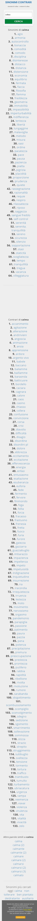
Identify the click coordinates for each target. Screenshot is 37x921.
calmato (18, 875)
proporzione (21, 177)
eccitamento (21, 456)
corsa (20, 422)
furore (21, 539)
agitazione (20, 327)
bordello (21, 384)
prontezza (21, 663)
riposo (21, 207)
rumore (21, 690)
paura (21, 633)
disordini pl (21, 444)
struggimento (21, 750)
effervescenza (21, 463)
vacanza (21, 272)
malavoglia (21, 132)
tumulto (22, 780)
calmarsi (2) (18, 867)
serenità (21, 222)
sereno (21, 234)
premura (21, 652)
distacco (20, 64)
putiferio (21, 667)
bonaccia (20, 45)
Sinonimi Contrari (18, 2)
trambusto (21, 777)
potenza (21, 644)
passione (21, 626)
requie (21, 196)
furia (21, 535)
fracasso (21, 516)
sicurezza (21, 238)
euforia (20, 486)
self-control (21, 219)
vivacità (21, 822)
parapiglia (21, 622)
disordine (21, 441)
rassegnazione (21, 188)
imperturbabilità (21, 113)
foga (21, 505)
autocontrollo (20, 41)
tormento (22, 765)
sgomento (21, 724)
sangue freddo (21, 215)
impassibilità (21, 109)
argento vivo (21, 357)
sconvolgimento (22, 712)
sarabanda (21, 693)
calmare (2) (18, 860)
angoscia (20, 339)
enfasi (21, 471)
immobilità (21, 105)
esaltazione (21, 478)
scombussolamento (18, 705)
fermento (21, 493)
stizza (21, 739)
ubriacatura (21, 788)
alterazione (20, 331)
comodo (20, 53)
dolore (21, 448)
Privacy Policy (27, 910)
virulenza (22, 811)
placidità (21, 173)
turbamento (21, 784)
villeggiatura (21, 275)
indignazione (21, 573)
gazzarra (20, 546)
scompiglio (22, 709)
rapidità (21, 675)
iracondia (21, 588)
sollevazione (22, 731)
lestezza (21, 599)
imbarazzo (21, 554)
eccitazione (21, 459)
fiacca (21, 87)
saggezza (21, 211)
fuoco (20, 531)
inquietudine (21, 576)
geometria (21, 102)
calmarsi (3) (18, 871)
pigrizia (21, 170)
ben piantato (25, 894)
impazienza (21, 558)
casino (21, 403)
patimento (21, 629)
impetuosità (20, 569)
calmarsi (18, 864)
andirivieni (20, 335)
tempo (21, 260)
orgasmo (21, 614)
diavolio (21, 429)
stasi (21, 249)
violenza (22, 807)
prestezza (21, 660)
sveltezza (22, 758)
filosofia (21, 90)
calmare (18, 856)
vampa (21, 795)
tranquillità (21, 264)
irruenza (21, 595)
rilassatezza (21, 204)
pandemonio (21, 618)
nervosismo (21, 610)
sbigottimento (22, 697)
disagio (20, 437)
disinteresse (20, 60)
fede (21, 490)
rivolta (21, 682)
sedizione (22, 720)
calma (18, 841)
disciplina (20, 56)
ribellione (21, 678)
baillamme (21, 373)
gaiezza (21, 542)
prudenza (21, 181)
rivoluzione (21, 686)
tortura (21, 769)
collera (21, 410)
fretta (20, 527)
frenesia (21, 524)
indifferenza (21, 117)
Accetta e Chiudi (20, 917)
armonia (20, 37)
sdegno (21, 716)
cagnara (21, 391)
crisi (21, 425)
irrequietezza (21, 592)
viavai (21, 803)
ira (21, 584)
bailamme (21, 369)
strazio (21, 743)
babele (21, 361)
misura (21, 139)
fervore (21, 497)
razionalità (21, 192)
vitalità (22, 818)
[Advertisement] (19, 302)
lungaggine (21, 128)
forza (21, 512)
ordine (21, 147)
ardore (20, 354)
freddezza (21, 98)
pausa (21, 158)
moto (21, 603)
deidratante (12, 898)
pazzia (21, 637)
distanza (21, 68)
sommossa (22, 735)
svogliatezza (21, 256)
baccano (21, 365)
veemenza (21, 799)
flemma (21, 94)
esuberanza (20, 482)
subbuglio (21, 754)
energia (21, 467)
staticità (21, 253)
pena (21, 641)
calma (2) (18, 845)
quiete (21, 185)
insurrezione (21, 580)
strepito (22, 746)
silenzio (21, 241)
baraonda (21, 376)
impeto (21, 565)
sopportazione (21, 245)
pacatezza (21, 151)
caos (21, 399)
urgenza (22, 792)
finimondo (20, 501)
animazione (20, 342)
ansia (20, 346)
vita (22, 814)
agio (20, 34)
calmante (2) (18, 852)
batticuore (21, 380)
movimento (21, 607)
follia (21, 508)
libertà (21, 124)
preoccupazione (21, 656)
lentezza (21, 121)
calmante (18, 848)
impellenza (21, 561)
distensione (21, 71)
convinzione (21, 418)
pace (21, 155)
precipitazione (21, 648)
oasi (21, 143)
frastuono (21, 520)
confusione (21, 414)
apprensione (20, 350)
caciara (20, 388)
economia (21, 75)
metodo (21, 136)
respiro (21, 200)
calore (21, 395)
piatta (21, 166)
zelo (21, 826)
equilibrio (21, 79)
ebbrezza (21, 452)
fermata (21, 83)
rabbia (21, 671)
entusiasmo (21, 474)
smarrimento (21, 727)
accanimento (20, 323)
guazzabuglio (21, 550)
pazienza (21, 162)
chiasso (21, 407)
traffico (21, 773)
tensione (21, 761)
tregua (21, 268)
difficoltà (21, 433)
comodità (20, 49)
